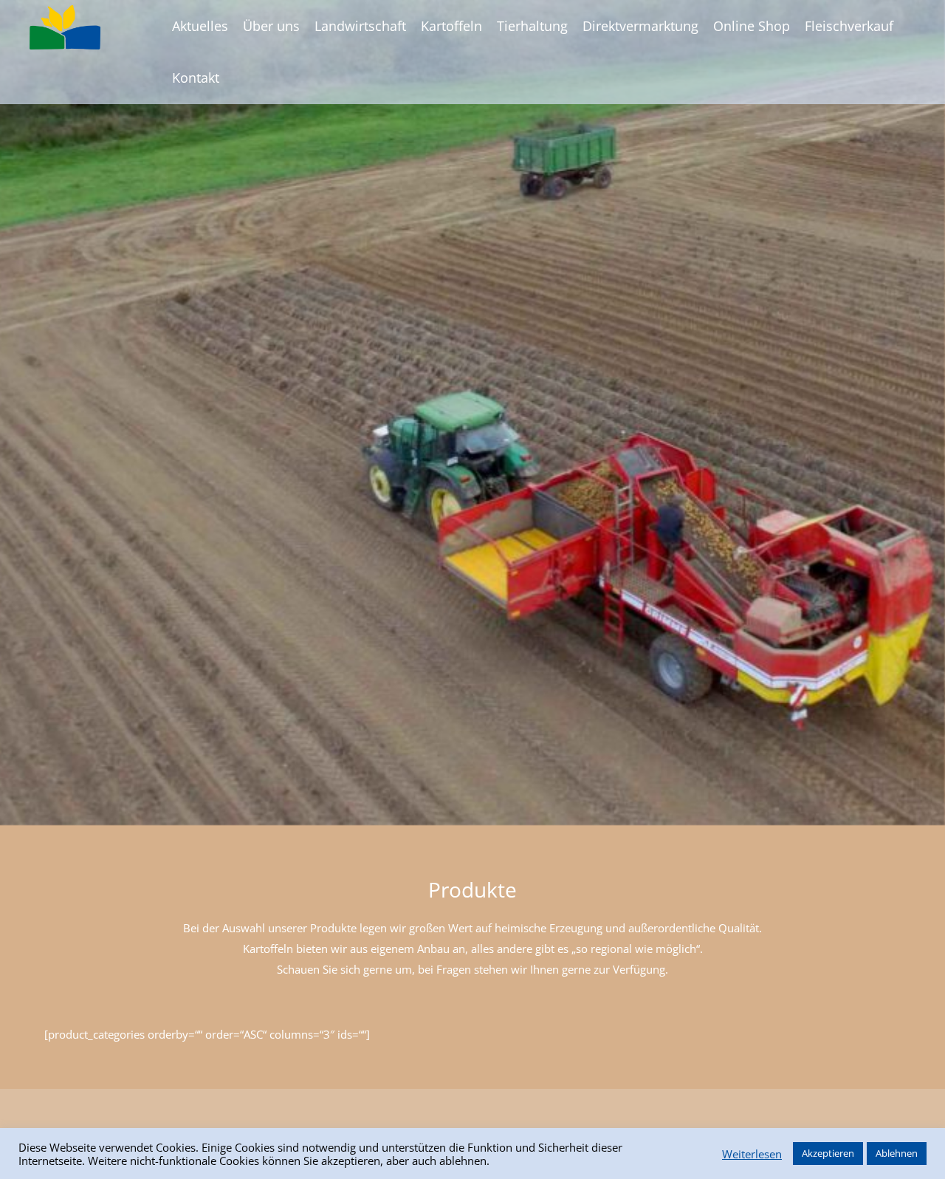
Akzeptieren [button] (828, 1153)
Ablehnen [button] (897, 1153)
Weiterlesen (752, 1154)
